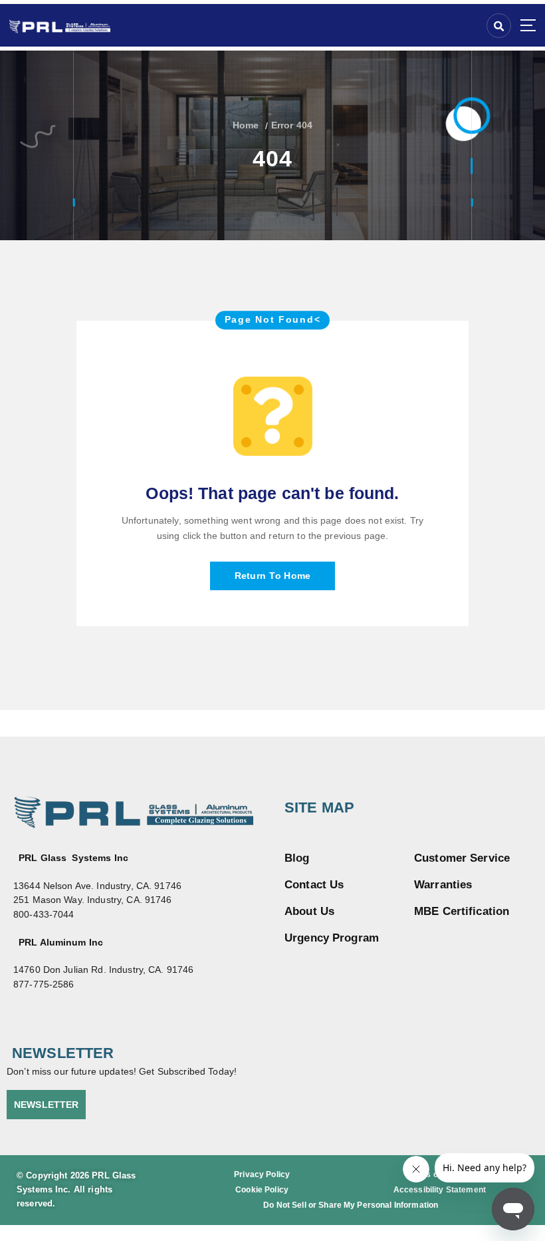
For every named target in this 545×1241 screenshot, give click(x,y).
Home (246, 125)
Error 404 (291, 125)
